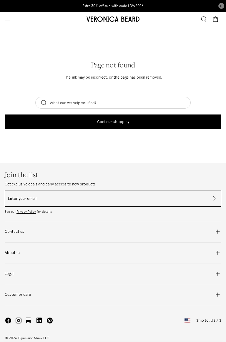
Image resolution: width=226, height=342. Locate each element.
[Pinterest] (50, 320)
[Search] (204, 19)
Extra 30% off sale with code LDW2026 (113, 6)
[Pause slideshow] (221, 6)
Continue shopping (113, 121)
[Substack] (29, 320)
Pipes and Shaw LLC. (34, 338)
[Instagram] (18, 320)
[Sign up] (212, 198)
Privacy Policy (26, 212)
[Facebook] (8, 320)
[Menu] (7, 19)
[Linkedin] (39, 320)
